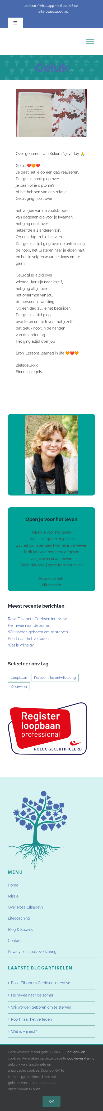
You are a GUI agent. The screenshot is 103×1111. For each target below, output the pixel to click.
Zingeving (19, 686)
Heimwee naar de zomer (29, 625)
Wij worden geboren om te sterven (38, 632)
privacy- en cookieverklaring (81, 1055)
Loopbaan (19, 678)
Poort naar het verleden (28, 639)
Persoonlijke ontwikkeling (55, 678)
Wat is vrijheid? (21, 645)
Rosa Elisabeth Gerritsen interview (37, 619)
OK (51, 1101)
